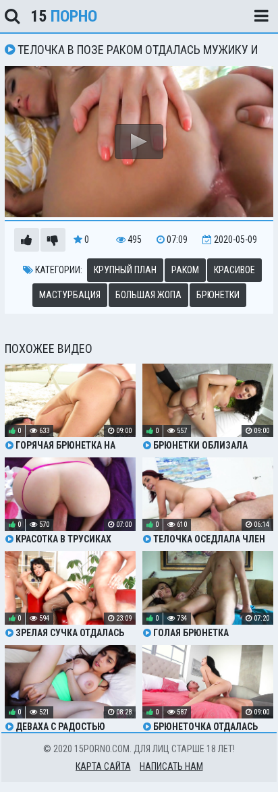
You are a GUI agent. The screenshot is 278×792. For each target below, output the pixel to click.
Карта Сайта (103, 766)
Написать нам (171, 766)
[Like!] (26, 240)
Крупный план (125, 269)
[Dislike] (52, 240)
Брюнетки (218, 294)
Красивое (234, 269)
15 (63, 16)
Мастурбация (70, 294)
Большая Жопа (148, 294)
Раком (185, 269)
